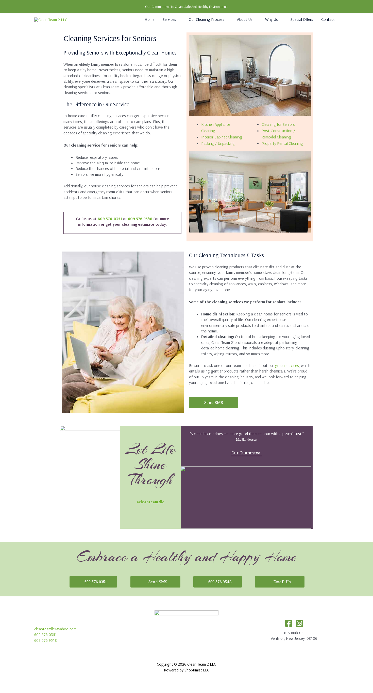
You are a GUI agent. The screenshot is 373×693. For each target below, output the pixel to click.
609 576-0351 (110, 218)
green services (287, 365)
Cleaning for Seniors (278, 124)
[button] (186, 6)
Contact (328, 19)
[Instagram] (299, 623)
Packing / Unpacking (218, 143)
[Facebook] (289, 623)
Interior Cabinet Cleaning (221, 136)
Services (169, 19)
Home (150, 19)
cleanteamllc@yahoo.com (55, 628)
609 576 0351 (45, 634)
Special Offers (302, 19)
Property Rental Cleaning (282, 143)
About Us (244, 19)
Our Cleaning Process (206, 19)
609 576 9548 (140, 218)
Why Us (271, 19)
